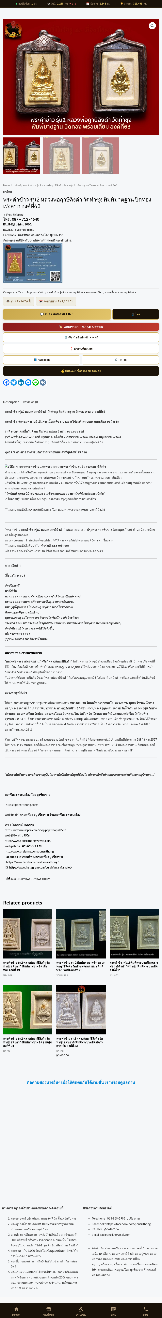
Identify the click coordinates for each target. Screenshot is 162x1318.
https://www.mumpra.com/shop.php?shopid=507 (35, 830)
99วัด (27, 835)
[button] (152, 25)
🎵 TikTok (120, 359)
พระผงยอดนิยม (94, 292)
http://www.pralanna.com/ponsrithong (29, 851)
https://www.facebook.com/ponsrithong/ (32, 862)
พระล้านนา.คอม (32, 846)
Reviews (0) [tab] (31, 402)
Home (6, 185)
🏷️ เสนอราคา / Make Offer (81, 326)
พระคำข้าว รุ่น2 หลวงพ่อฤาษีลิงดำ (66, 292)
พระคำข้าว (39, 292)
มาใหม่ (16, 185)
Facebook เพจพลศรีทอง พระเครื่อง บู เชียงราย (34, 856)
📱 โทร (135, 314)
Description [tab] (11, 402)
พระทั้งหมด (48, 1311)
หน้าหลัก (16, 1311)
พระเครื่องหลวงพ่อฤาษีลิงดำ (120, 292)
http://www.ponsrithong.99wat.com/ (28, 840)
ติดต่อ (146, 1311)
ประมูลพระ (81, 1311)
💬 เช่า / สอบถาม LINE (57, 314)
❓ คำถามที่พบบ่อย (81, 348)
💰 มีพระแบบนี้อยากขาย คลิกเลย (81, 371)
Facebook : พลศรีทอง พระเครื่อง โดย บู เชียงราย (33, 235)
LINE (113, 1311)
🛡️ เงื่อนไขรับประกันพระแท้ (81, 337)
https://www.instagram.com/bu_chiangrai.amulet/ (40, 867)
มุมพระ (29, 824)
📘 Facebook (42, 359)
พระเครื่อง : (50, 814)
